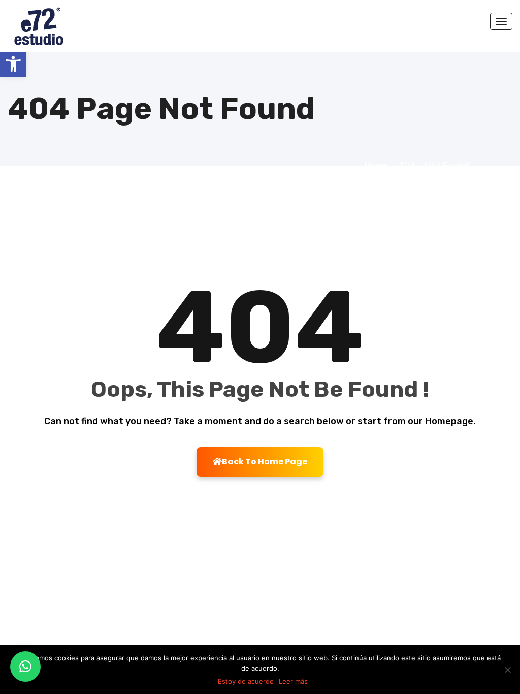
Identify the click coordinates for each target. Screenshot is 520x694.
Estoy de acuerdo (246, 681)
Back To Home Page (264, 461)
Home (378, 165)
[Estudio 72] (51, 25)
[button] (13, 64)
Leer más (293, 681)
